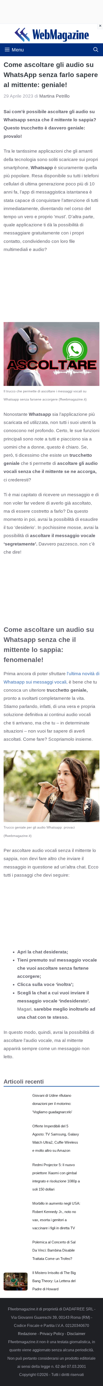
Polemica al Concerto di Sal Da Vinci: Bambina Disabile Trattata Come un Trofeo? (53, 1250)
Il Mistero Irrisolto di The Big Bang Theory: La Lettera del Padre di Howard (54, 1281)
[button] (96, 49)
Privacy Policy (52, 1334)
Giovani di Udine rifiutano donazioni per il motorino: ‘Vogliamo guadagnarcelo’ (52, 1103)
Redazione (27, 1334)
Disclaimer (76, 1334)
